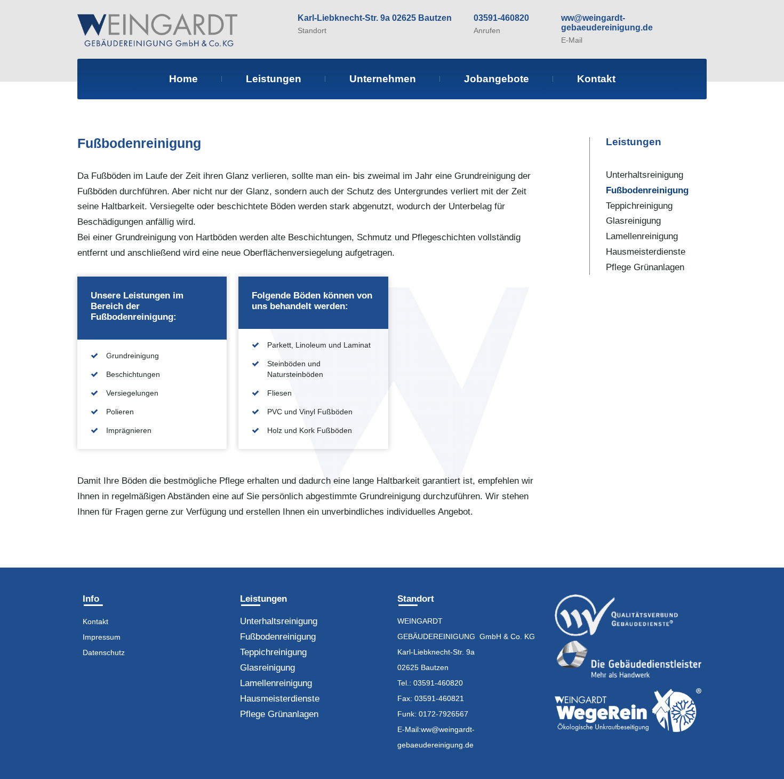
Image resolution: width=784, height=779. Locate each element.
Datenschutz (104, 652)
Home (183, 78)
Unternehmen (382, 78)
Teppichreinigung (639, 205)
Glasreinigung (633, 220)
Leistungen (273, 78)
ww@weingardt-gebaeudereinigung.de (607, 22)
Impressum (102, 637)
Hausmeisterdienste (645, 251)
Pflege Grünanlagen (645, 267)
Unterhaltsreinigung (644, 174)
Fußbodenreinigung (647, 190)
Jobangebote (496, 78)
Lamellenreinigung (642, 236)
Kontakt (596, 78)
